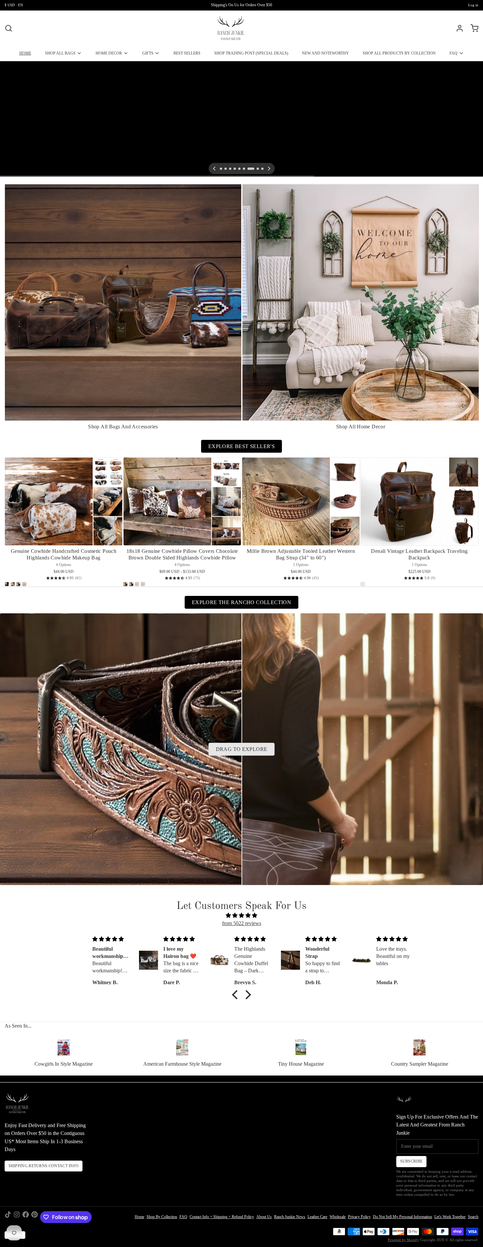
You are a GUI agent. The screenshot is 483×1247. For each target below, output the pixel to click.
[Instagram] (16, 1217)
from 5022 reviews (241, 923)
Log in (473, 5)
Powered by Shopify (403, 1240)
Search (473, 1216)
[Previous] (214, 168)
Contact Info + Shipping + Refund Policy (222, 1216)
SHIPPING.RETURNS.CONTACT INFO (44, 1166)
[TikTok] (8, 1217)
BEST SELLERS (186, 53)
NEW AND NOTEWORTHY (325, 53)
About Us (264, 1216)
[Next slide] (471, 193)
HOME (25, 53)
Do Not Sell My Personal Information (402, 1216)
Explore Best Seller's (241, 446)
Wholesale (338, 1216)
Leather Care (317, 1216)
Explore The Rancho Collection (241, 602)
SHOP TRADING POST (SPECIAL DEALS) (251, 53)
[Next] (269, 168)
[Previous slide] (453, 193)
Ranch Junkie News (289, 1216)
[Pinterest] (34, 1217)
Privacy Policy (359, 1216)
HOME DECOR (109, 53)
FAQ (453, 53)
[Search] (8, 28)
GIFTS (147, 53)
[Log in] (457, 28)
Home (139, 1216)
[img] (241, 916)
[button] (236, 994)
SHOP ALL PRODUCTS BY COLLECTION (399, 53)
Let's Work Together (450, 1216)
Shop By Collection (162, 1216)
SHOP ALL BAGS (60, 53)
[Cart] (472, 28)
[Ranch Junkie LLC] (230, 28)
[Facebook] (25, 1217)
